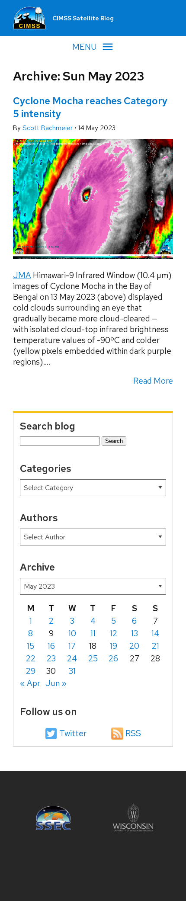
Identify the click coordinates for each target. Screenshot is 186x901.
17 (72, 646)
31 (72, 671)
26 (113, 658)
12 (113, 633)
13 (134, 633)
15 (30, 646)
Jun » (56, 683)
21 (155, 646)
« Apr (30, 683)
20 (134, 646)
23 (51, 658)
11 (93, 633)
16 (51, 646)
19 (113, 646)
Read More (153, 380)
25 (93, 658)
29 (30, 671)
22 (30, 658)
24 (72, 658)
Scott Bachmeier (48, 128)
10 (72, 633)
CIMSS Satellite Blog (83, 18)
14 (155, 633)
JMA (22, 275)
